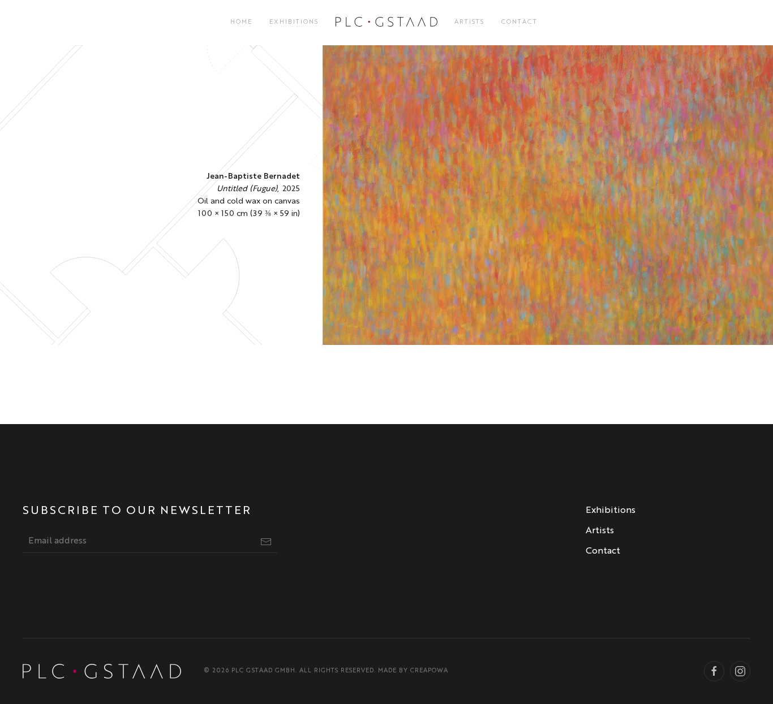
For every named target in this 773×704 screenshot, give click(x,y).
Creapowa (429, 671)
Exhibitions (294, 22)
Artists (469, 22)
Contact (519, 22)
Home (241, 22)
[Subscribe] (266, 541)
